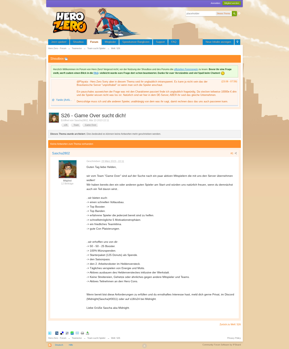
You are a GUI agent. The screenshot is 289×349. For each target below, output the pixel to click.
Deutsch (59, 345)
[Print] (82, 332)
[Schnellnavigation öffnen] (237, 42)
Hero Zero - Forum (57, 338)
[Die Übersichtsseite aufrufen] (97, 22)
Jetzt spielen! (58, 41)
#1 (232, 153)
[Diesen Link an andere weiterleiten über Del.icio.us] (62, 332)
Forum (94, 41)
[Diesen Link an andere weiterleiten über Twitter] (49, 332)
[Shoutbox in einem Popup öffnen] (66, 58)
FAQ (173, 41)
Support (160, 41)
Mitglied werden (231, 3)
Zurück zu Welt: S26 (230, 324)
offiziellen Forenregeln (186, 69)
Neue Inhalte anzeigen (218, 41)
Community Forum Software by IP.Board (221, 345)
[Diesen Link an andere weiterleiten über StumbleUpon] (72, 332)
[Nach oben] (144, 346)
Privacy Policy (234, 338)
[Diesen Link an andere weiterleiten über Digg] (56, 332)
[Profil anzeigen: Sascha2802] (67, 169)
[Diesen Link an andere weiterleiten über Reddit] (67, 332)
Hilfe (71, 345)
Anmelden (215, 3)
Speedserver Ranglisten (135, 41)
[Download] (87, 332)
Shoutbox (78, 41)
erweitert (239, 13)
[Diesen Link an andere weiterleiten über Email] (77, 332)
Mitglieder (110, 41)
